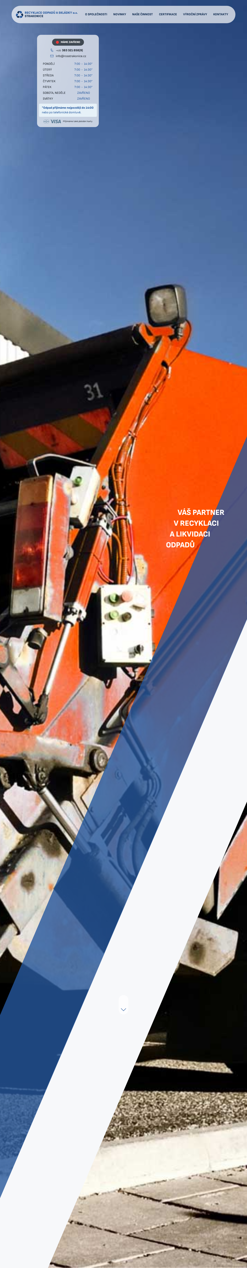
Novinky (119, 14)
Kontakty (220, 14)
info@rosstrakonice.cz (71, 56)
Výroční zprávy (195, 14)
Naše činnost (142, 14)
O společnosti (96, 14)
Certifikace (168, 14)
